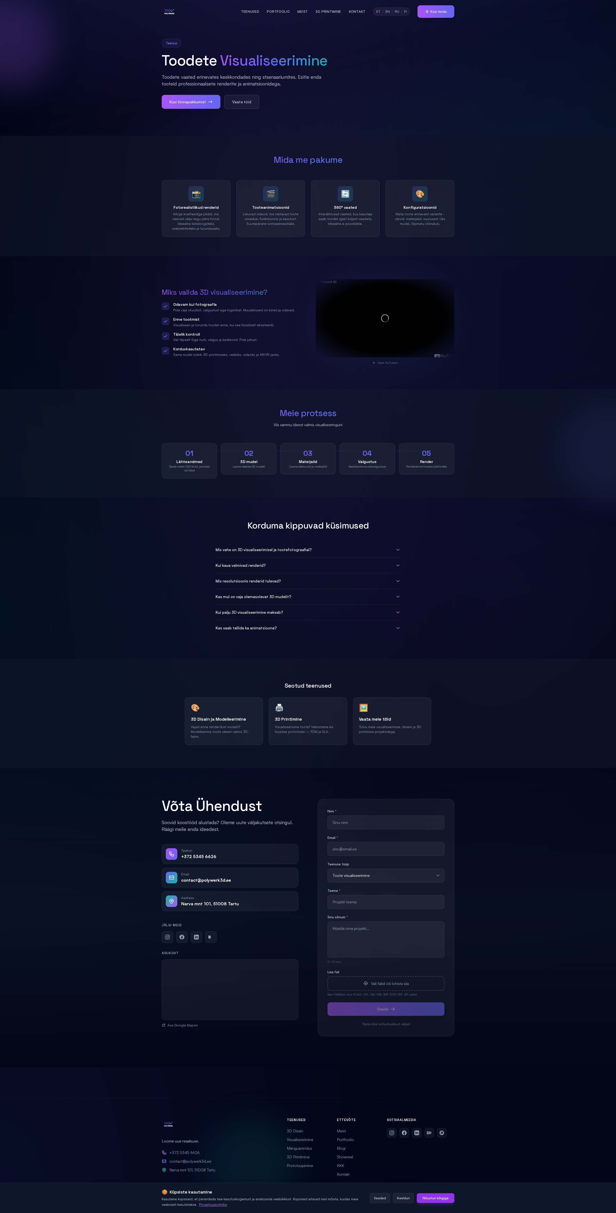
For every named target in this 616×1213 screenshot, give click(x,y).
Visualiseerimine (300, 1139)
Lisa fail (333, 972)
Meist (302, 11)
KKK (340, 1165)
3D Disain (295, 1130)
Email (332, 837)
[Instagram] (167, 937)
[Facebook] (182, 937)
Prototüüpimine (300, 1165)
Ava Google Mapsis (182, 1025)
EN (387, 11)
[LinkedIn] (196, 937)
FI (405, 11)
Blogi (341, 1148)
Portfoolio (278, 11)
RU (397, 11)
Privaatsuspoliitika (213, 1204)
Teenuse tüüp (338, 864)
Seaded (380, 1198)
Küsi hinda (438, 11)
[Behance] (211, 937)
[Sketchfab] (442, 1133)
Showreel (345, 1156)
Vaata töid (241, 101)
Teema (333, 890)
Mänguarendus (299, 1148)
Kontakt (357, 11)
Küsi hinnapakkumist (187, 101)
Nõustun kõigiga (436, 1198)
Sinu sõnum (337, 917)
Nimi (332, 811)
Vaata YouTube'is (388, 363)
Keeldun (403, 1198)
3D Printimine (328, 11)
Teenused (250, 11)
